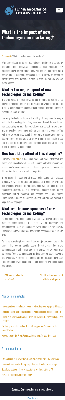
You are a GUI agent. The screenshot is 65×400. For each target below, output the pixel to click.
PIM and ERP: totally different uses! (17, 375)
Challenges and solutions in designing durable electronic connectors (31, 311)
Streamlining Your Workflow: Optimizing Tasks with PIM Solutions (30, 359)
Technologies (8, 56)
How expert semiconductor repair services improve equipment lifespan (32, 306)
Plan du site (33, 398)
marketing (16, 159)
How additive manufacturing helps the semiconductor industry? (29, 364)
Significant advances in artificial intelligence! (50, 277)
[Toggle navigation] (59, 10)
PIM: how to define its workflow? (14, 277)
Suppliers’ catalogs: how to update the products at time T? (27, 369)
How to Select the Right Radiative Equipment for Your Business (29, 335)
